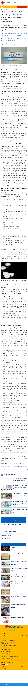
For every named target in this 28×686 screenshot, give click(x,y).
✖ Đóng (23, 339)
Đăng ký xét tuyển (22, 7)
